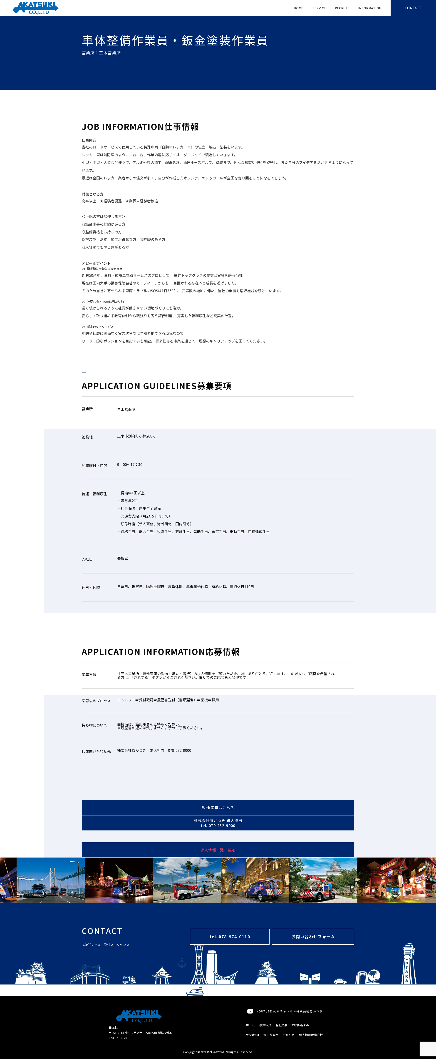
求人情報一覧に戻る (218, 850)
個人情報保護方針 (311, 1035)
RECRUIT (342, 8)
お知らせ (289, 1035)
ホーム (250, 1025)
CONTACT (413, 7)
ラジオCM (252, 1035)
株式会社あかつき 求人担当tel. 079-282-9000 (218, 823)
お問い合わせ (301, 1025)
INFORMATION (370, 8)
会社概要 (281, 1025)
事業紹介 (265, 1025)
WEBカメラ (270, 1035)
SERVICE (319, 8)
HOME (298, 8)
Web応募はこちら (218, 807)
